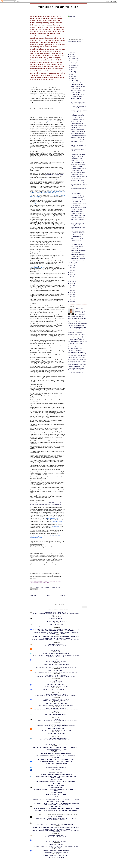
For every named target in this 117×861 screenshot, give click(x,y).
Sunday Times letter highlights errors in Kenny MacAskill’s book (56, 735)
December (73, 58)
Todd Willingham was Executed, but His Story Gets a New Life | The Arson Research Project (56, 748)
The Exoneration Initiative (56, 767)
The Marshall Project (56, 618)
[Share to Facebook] (36, 589)
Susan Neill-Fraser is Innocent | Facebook (56, 761)
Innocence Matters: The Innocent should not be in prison (56, 743)
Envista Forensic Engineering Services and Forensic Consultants (56, 777)
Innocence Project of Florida (56, 714)
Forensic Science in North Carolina (56, 699)
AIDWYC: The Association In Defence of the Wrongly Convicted (56, 799)
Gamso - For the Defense (56, 649)
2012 (71, 290)
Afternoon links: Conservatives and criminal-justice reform (56, 720)
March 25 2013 (56, 750)
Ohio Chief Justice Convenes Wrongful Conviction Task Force (56, 695)
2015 (71, 283)
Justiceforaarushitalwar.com (56, 738)
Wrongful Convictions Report (56, 612)
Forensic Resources (56, 644)
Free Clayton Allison (56, 857)
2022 (71, 268)
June (72, 72)
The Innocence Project (56, 785)
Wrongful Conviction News (56, 675)
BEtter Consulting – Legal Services (56, 855)
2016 (71, 281)
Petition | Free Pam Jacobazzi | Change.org (56, 774)
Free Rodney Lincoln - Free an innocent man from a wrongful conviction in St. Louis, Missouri (56, 804)
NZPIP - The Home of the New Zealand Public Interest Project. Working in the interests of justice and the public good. (56, 809)
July (72, 69)
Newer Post (33, 595)
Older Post (62, 595)
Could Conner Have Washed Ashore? (56, 691)
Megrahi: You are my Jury (56, 733)
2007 (71, 301)
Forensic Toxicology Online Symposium (56, 700)
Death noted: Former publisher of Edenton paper (56, 705)
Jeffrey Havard (56, 792)
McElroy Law (56, 806)
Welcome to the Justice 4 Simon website (56, 753)
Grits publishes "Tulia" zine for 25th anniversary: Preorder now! (56, 672)
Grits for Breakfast (56, 670)
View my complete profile (75, 372)
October (73, 63)
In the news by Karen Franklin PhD (56, 653)
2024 (71, 56)
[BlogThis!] (32, 589)
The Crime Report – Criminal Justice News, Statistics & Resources (56, 756)
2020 (71, 272)
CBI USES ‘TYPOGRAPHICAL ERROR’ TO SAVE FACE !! (56, 739)
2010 (71, 294)
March (73, 78)
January (73, 262)
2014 (71, 285)
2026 (71, 52)
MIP (56, 680)
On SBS (56, 660)
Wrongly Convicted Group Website (56, 689)
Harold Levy (80, 308)
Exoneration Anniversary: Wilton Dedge (56, 716)
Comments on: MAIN (56, 772)
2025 (71, 54)
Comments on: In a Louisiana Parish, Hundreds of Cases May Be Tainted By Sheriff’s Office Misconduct (56, 637)
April (72, 76)
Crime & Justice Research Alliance (56, 664)
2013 (71, 288)
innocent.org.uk (56, 779)
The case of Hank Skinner (56, 801)
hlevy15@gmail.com (54, 526)
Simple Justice (56, 770)
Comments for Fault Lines (56, 724)
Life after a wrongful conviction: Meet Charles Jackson (56, 676)
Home (48, 595)
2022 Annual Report (56, 681)
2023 (71, 265)
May (72, 74)
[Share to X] (34, 589)
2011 (71, 292)
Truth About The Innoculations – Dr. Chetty (56, 686)
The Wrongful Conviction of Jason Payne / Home (56, 759)
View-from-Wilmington (56, 729)
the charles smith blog (58, 7)
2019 (71, 274)
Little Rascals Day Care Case (56, 703)
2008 (71, 299)
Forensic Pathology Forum (56, 708)
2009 (71, 297)
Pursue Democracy (56, 624)
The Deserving (56, 650)
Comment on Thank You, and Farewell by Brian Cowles (56, 725)
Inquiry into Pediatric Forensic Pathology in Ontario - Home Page (56, 790)
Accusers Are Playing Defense (56, 661)
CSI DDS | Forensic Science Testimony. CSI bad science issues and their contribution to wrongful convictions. (56, 630)
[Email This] (31, 589)
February (73, 80)
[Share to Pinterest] (37, 589)
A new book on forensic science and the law (56, 730)
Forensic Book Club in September (56, 645)
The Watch (56, 719)
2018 (71, 276)
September (74, 65)
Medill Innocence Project (56, 795)
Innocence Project (56, 844)
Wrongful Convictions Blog (56, 694)
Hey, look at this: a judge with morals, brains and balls (56, 626)
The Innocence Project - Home (56, 763)
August (73, 67)
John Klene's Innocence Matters (56, 744)
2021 (71, 270)
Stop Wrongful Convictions (56, 685)
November (73, 60)
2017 (71, 279)
